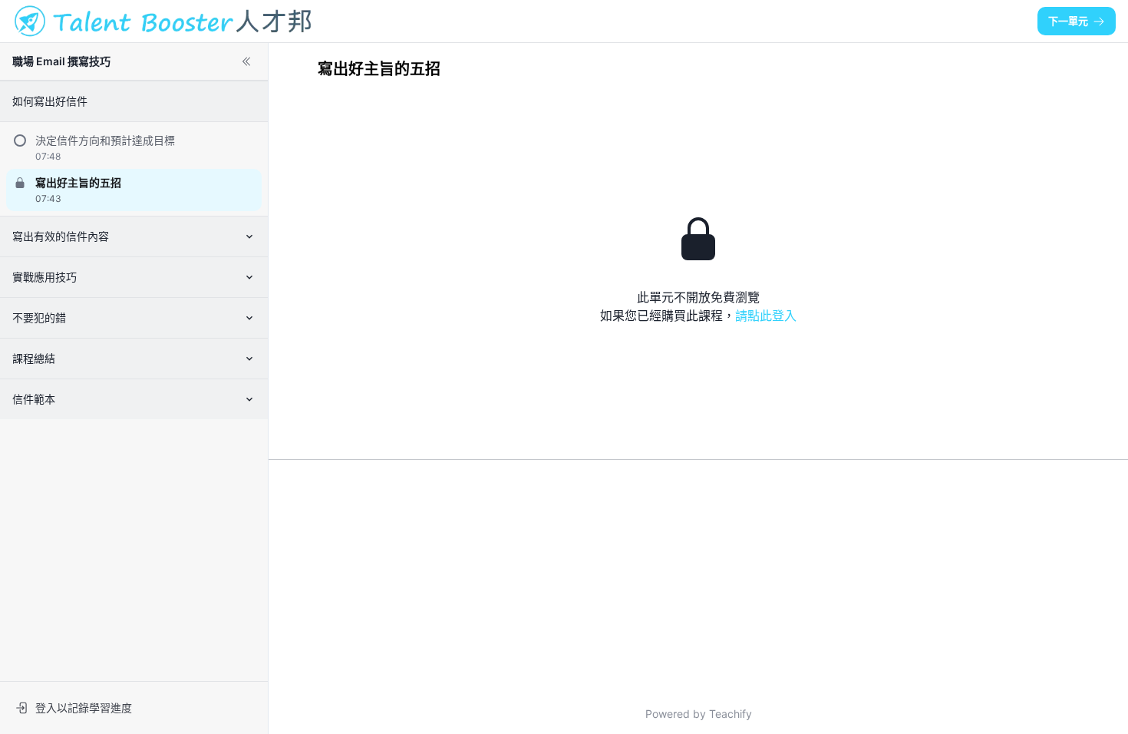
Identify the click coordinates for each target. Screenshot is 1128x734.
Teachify (730, 713)
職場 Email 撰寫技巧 (61, 61)
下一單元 (1068, 21)
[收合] (246, 61)
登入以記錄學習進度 (83, 707)
